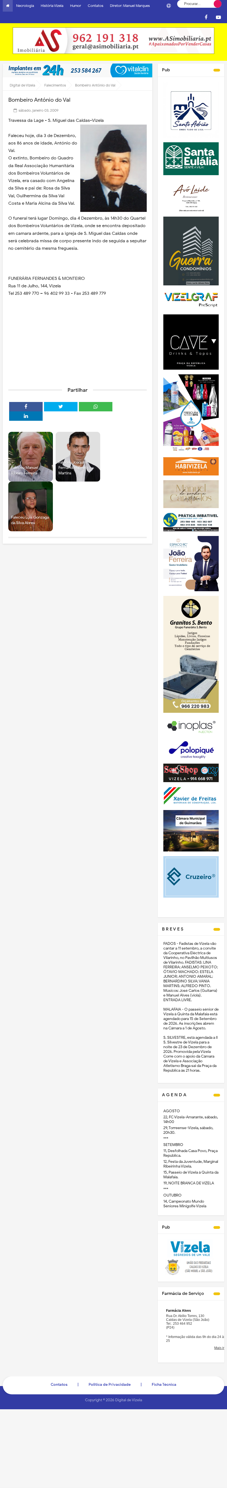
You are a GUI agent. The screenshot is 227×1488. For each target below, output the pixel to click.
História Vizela (52, 5)
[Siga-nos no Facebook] (206, 17)
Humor (75, 5)
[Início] (8, 6)
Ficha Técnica (164, 1384)
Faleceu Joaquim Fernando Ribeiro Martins (72, 467)
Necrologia (25, 5)
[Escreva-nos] (168, 6)
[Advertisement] (77, 340)
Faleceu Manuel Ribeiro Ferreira (24, 470)
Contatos (95, 5)
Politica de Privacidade (110, 1384)
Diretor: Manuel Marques (130, 5)
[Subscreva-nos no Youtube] (218, 17)
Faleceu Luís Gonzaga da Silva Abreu (30, 520)
